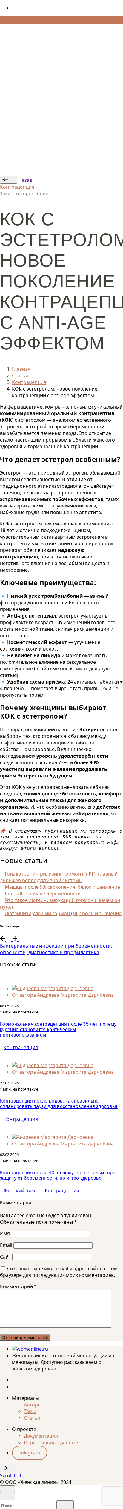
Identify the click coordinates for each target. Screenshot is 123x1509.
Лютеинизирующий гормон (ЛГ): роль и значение (63, 913)
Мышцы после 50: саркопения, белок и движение (62, 887)
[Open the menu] (2, 29)
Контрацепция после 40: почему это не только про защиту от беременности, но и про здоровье (58, 1175)
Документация (41, 1436)
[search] (65, 1504)
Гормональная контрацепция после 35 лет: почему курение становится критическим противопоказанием (58, 1029)
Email (6, 1245)
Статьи (32, 1418)
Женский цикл (20, 1190)
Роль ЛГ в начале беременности (43, 893)
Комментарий (18, 1286)
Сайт (5, 1256)
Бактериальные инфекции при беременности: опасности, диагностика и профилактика (56, 949)
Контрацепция (17, 187)
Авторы (32, 1404)
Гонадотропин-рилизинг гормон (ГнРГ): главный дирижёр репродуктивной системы (59, 877)
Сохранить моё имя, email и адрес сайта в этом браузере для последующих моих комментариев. (59, 1271)
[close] (7, 52)
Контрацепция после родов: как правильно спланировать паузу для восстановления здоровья (59, 1103)
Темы (30, 1411)
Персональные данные (51, 1442)
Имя (5, 1233)
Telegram (29, 1452)
